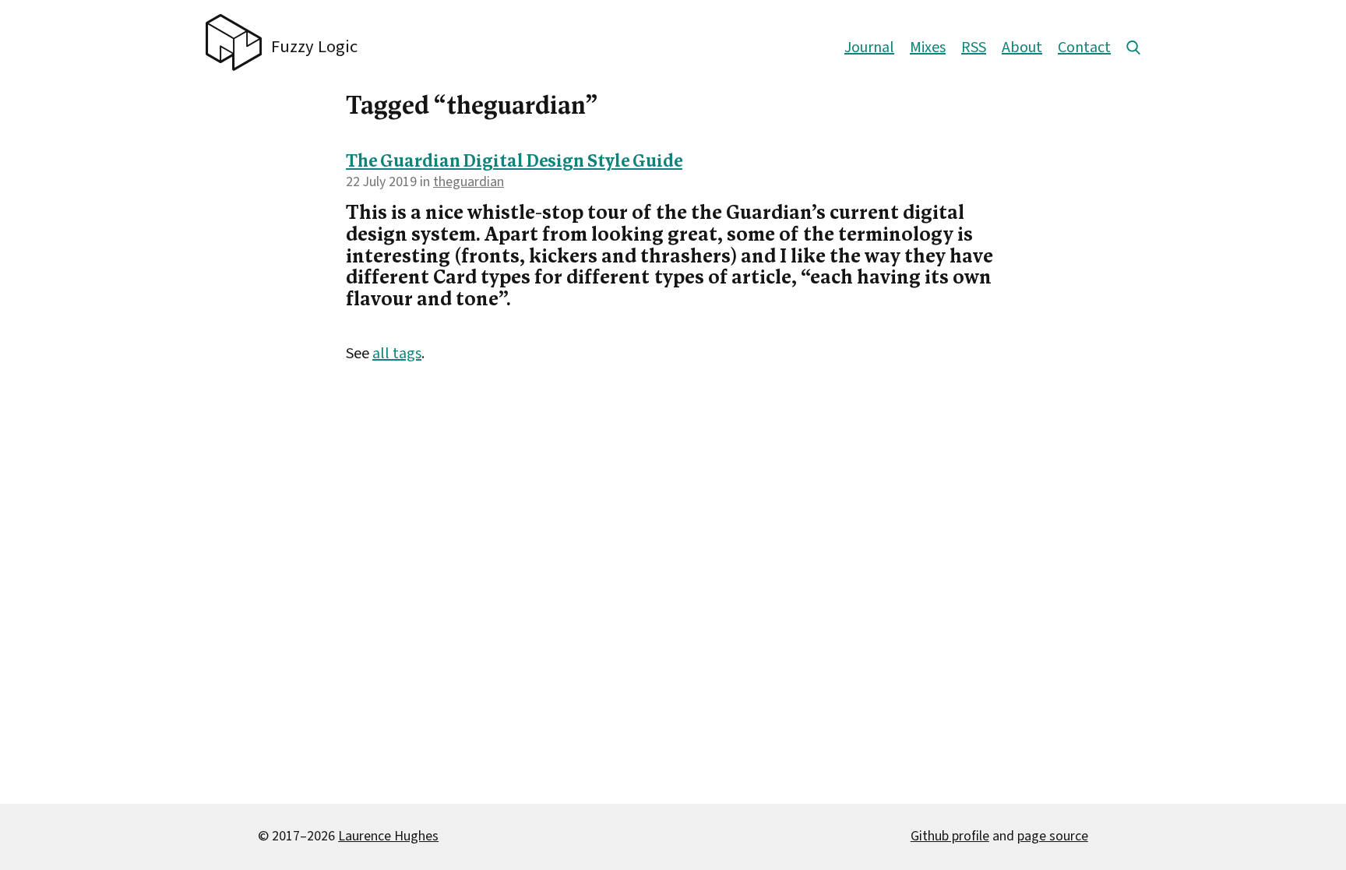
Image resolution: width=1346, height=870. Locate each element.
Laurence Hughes (388, 836)
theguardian (468, 182)
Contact (1084, 47)
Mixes (928, 47)
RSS (973, 47)
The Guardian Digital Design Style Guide (514, 162)
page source (1052, 836)
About (1022, 47)
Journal (869, 47)
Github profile (950, 836)
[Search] (1133, 48)
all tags (396, 354)
